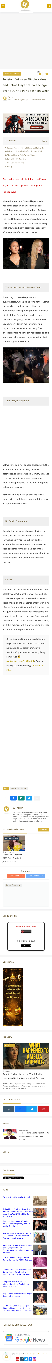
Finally (9, 167)
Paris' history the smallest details (17, 1197)
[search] (49, 6)
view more (43, 829)
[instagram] (34, 1359)
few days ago (9, 852)
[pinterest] (43, 1109)
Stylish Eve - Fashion (11, 74)
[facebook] (20, 1109)
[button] (13, 798)
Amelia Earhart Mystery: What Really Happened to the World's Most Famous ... (24, 1076)
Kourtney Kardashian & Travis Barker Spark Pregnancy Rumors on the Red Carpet (16, 1224)
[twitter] (32, 1109)
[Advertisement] (26, 41)
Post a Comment (13, 885)
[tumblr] (8, 1109)
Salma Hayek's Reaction (16, 159)
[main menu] (3, 6)
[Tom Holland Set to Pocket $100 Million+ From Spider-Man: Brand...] (10, 1134)
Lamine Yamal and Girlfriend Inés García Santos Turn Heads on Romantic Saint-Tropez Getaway (17, 1272)
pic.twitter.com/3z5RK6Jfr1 (20, 661)
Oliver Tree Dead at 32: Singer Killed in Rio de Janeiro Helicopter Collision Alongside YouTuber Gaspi (18, 1308)
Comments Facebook (35, 876)
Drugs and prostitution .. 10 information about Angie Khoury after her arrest (16, 1284)
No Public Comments (15, 163)
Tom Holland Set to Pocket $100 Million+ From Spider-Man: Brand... (34, 1136)
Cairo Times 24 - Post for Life (36, 1354)
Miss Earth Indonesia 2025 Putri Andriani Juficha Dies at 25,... (12, 858)
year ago (8, 1071)
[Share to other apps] (37, 798)
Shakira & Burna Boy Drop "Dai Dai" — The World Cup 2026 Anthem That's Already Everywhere (17, 1236)
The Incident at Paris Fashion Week (21, 155)
